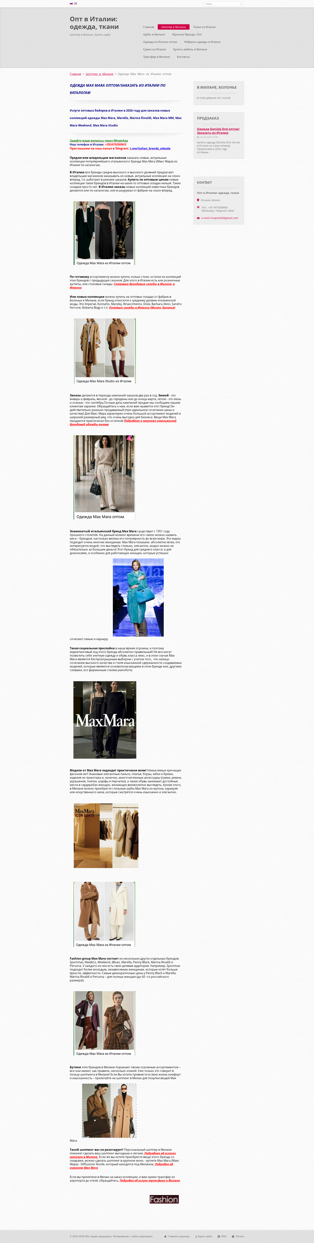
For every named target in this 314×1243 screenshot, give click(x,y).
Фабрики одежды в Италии (202, 42)
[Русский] (71, 3)
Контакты (183, 56)
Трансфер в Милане (156, 56)
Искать (241, 4)
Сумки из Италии (154, 49)
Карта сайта (205, 1236)
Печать (240, 1236)
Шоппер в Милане (173, 27)
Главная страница (179, 1236)
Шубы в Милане (154, 34)
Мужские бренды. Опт (187, 34)
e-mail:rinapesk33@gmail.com (220, 218)
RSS (223, 1236)
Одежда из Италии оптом (160, 42)
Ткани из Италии (204, 27)
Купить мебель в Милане (190, 49)
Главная (148, 27)
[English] (75, 3)
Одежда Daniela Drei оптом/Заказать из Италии (218, 131)
